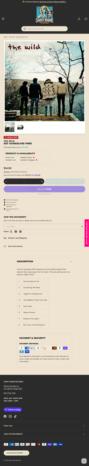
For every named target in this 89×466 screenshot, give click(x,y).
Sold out (65, 181)
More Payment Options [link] (44, 194)
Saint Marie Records (15, 460)
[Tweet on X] (11, 231)
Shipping (7, 172)
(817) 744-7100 (10, 393)
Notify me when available (87, 233)
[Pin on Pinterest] (20, 231)
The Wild (24, 147)
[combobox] (44, 28)
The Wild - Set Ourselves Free (18, 37)
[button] (85, 18)
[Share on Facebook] (15, 231)
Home (5, 37)
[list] (44, 81)
